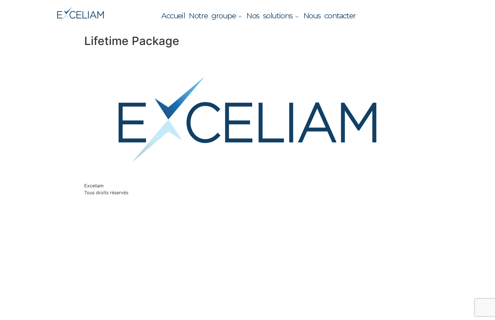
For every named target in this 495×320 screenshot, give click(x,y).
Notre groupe (212, 15)
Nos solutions (269, 15)
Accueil (173, 15)
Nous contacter (329, 15)
